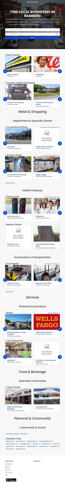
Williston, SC (10, 441)
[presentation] (5, 71)
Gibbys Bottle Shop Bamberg (14, 408)
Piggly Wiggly (41, 175)
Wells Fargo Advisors (44, 332)
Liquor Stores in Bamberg (51, 387)
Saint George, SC (12, 444)
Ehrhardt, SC (10, 446)
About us (7, 466)
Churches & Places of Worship (16, 434)
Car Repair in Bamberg (52, 264)
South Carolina (46, 24)
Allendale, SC (20, 449)
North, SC (36, 444)
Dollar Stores (10, 183)
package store (41, 407)
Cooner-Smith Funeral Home (44, 103)
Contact (7, 468)
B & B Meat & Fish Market (17, 175)
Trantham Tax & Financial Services (46, 361)
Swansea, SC (20, 441)
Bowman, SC (43, 446)
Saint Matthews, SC (46, 441)
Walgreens (40, 74)
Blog (6, 475)
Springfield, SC (32, 441)
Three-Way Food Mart (44, 147)
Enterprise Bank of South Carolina (16, 333)
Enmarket (11, 147)
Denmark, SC (20, 446)
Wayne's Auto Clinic (43, 283)
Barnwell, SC (10, 449)
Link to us (7, 470)
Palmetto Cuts (13, 244)
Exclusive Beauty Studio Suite (45, 245)
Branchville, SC (32, 446)
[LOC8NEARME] (32, 1)
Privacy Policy (9, 472)
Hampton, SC (46, 444)
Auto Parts (9, 292)
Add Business (8, 464)
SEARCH (32, 37)
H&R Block (11, 360)
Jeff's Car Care (13, 283)
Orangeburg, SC (25, 444)
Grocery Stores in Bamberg (50, 155)
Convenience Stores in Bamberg (49, 127)
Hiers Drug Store (13, 216)
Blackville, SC (54, 446)
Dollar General (12, 74)
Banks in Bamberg (53, 313)
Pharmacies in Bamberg (51, 197)
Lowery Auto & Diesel (15, 102)
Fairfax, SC (56, 444)
